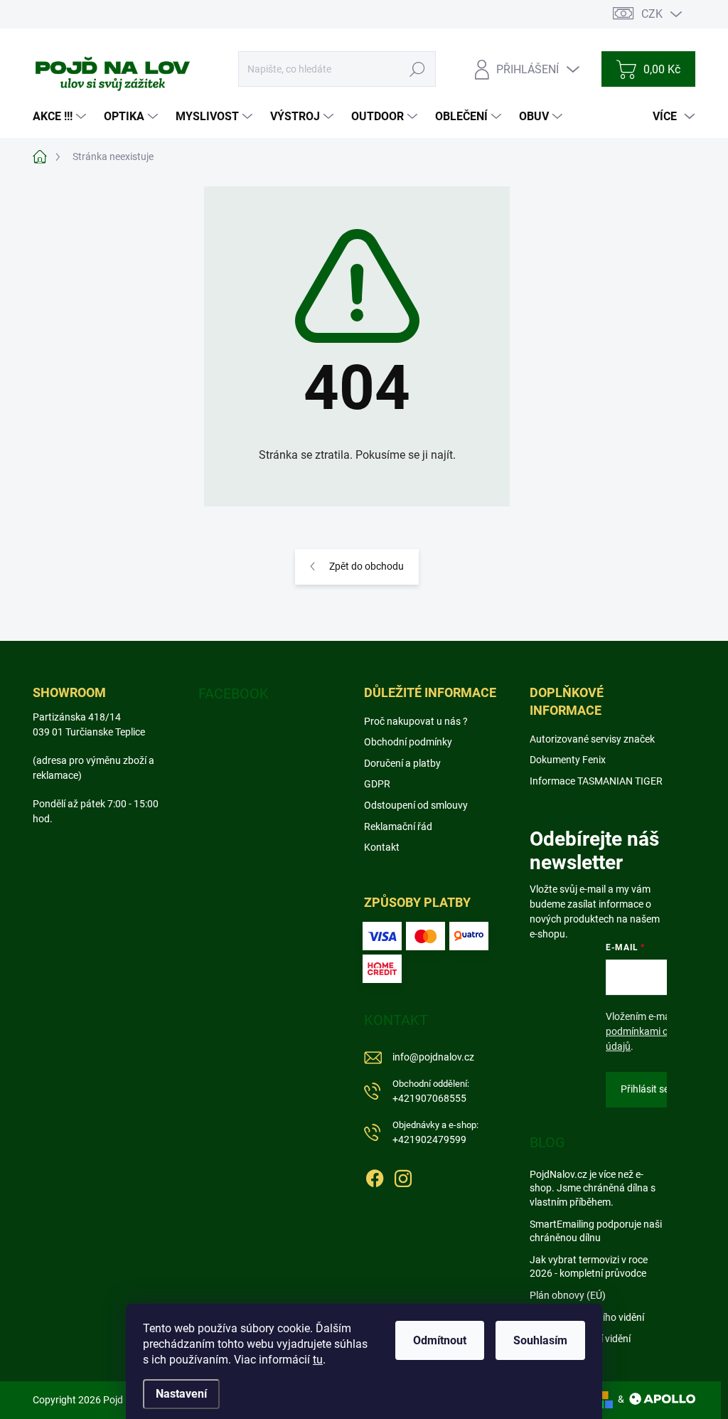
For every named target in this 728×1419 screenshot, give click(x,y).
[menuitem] (61, 116)
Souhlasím (540, 1340)
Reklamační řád (398, 826)
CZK (652, 14)
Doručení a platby (402, 763)
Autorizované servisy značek (592, 739)
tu (318, 1359)
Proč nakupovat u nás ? (416, 721)
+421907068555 (430, 1091)
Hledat (417, 69)
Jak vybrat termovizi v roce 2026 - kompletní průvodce (589, 1267)
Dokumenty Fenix (568, 759)
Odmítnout (439, 1340)
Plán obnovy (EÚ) (568, 1295)
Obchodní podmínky (408, 742)
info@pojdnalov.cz (433, 1057)
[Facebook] (374, 1175)
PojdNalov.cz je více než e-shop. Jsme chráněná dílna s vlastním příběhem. (592, 1188)
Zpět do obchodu (366, 566)
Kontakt (382, 847)
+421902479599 (435, 1133)
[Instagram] (403, 1175)
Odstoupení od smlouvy (416, 805)
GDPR (377, 784)
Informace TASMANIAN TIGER (596, 781)
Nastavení (181, 1394)
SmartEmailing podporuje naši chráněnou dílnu (596, 1231)
